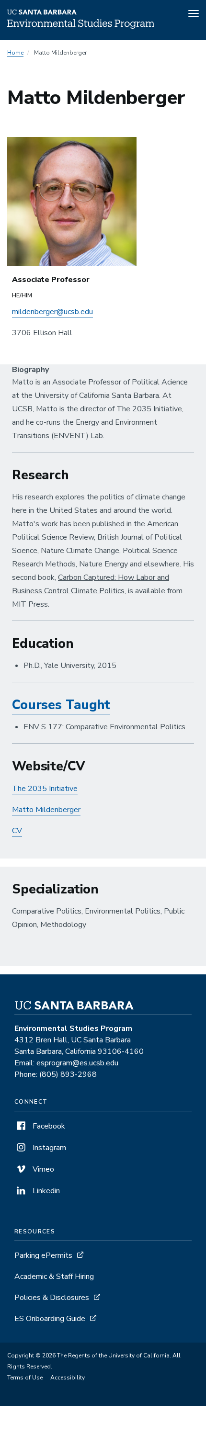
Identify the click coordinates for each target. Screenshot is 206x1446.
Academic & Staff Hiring (54, 1276)
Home (15, 52)
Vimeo (42, 1169)
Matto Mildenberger (46, 809)
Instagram (48, 1147)
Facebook (48, 1126)
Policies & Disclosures (51, 1297)
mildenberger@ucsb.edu (52, 311)
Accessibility (67, 1377)
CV (17, 830)
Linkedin (45, 1191)
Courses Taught (61, 705)
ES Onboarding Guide (49, 1318)
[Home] (80, 26)
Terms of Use (25, 1377)
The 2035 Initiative (45, 788)
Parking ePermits (43, 1255)
